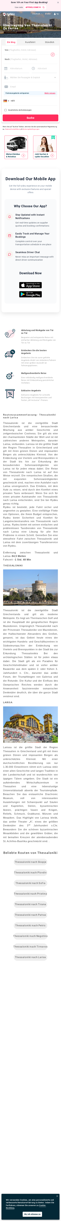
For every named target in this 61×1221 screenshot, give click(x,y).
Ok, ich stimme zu (32, 1214)
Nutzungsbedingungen (31, 129)
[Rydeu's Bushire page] (16, 155)
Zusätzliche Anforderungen (20, 110)
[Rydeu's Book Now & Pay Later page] (44, 155)
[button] (7, 100)
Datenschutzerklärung (13, 129)
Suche (30, 117)
